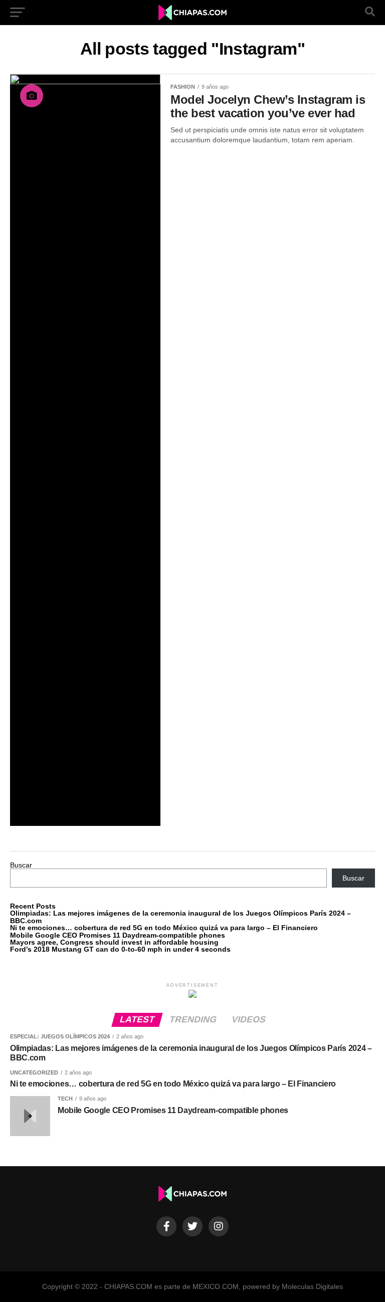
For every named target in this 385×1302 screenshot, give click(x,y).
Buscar (21, 865)
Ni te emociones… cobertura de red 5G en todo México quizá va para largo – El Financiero (164, 928)
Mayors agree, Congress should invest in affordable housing (114, 942)
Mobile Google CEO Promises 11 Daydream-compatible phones (117, 935)
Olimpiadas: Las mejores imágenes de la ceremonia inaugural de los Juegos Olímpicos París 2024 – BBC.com (180, 916)
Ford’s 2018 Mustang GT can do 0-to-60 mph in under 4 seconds (120, 949)
